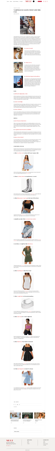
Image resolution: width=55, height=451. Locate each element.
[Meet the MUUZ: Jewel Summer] (39, 415)
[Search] (33, 1)
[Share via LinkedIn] (17, 404)
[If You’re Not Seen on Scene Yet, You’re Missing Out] (27, 415)
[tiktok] (45, 1)
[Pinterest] (43, 1)
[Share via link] (19, 404)
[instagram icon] (47, 1)
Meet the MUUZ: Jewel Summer (38, 420)
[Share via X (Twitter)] (15, 404)
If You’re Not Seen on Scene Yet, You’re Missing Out (27, 420)
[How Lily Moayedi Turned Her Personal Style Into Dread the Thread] (15, 415)
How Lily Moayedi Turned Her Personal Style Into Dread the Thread (15, 420)
